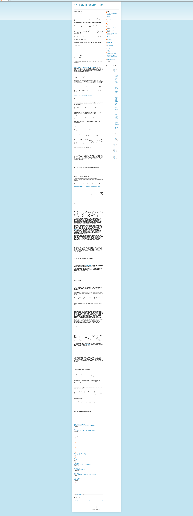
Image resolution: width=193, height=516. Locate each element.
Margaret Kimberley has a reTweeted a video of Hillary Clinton (84, 67)
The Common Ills (109, 12)
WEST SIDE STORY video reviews (116, 104)
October (116, 131)
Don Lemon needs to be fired (117, 114)
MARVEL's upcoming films (116, 79)
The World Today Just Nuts (111, 55)
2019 (115, 145)
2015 (115, 150)
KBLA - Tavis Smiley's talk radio (79, 424)
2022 (115, 71)
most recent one (87, 344)
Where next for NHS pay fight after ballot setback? (82, 420)
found (85, 24)
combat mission (88, 265)
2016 (115, 149)
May (115, 138)
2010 (115, 156)
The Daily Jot (109, 48)
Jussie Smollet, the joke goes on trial (117, 124)
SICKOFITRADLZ (77, 478)
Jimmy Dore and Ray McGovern (79, 449)
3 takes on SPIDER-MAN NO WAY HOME (116, 92)
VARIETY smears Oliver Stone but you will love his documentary (85, 474)
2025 (115, 68)
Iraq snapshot (83, 57)
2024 (115, 69)
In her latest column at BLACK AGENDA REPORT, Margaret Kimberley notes (87, 186)
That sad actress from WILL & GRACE (116, 100)
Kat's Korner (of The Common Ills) (80, 453)
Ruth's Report (76, 473)
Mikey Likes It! (76, 448)
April (115, 139)
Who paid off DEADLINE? (116, 128)
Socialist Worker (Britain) (78, 419)
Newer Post (76, 500)
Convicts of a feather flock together (111, 53)
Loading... (75, 507)
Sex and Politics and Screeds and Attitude (81, 458)
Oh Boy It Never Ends (89, 5)
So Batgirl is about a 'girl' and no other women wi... (117, 88)
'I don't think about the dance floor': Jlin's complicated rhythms (84, 430)
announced (93, 337)
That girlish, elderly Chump (110, 30)
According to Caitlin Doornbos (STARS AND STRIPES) (83, 283)
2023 (115, 70)
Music (75, 429)
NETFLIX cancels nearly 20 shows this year (116, 82)
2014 (115, 151)
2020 (115, 144)
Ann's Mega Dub (77, 468)
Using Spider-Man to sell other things (117, 76)
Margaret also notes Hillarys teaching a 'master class (83, 95)
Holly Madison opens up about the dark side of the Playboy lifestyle (85, 425)
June (115, 137)
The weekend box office (116, 85)
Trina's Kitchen (76, 463)
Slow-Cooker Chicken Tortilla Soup (111, 37)
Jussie (115, 106)
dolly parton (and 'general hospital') (111, 27)
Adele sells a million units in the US (80, 454)
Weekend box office (116, 95)
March (116, 140)
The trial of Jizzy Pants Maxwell (79, 469)
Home (89, 500)
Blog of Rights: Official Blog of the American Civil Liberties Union (84, 483)
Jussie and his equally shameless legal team (117, 121)
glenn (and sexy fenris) (78, 459)
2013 (115, 152)
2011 (115, 155)
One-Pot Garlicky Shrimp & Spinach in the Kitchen (82, 464)
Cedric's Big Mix (109, 52)
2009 (115, 157)
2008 (115, 158)
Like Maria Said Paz (110, 23)
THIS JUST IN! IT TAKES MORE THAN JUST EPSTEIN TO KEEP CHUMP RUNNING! (112, 50)
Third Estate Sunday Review (111, 59)
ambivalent (76, 229)
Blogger (100, 509)
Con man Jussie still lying (116, 116)
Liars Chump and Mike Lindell (110, 17)
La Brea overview (77, 479)
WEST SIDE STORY (116, 109)
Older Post (101, 500)
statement (87, 328)
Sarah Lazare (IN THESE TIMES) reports (95, 307)
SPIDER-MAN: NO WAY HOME (117, 98)
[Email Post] (83, 494)
